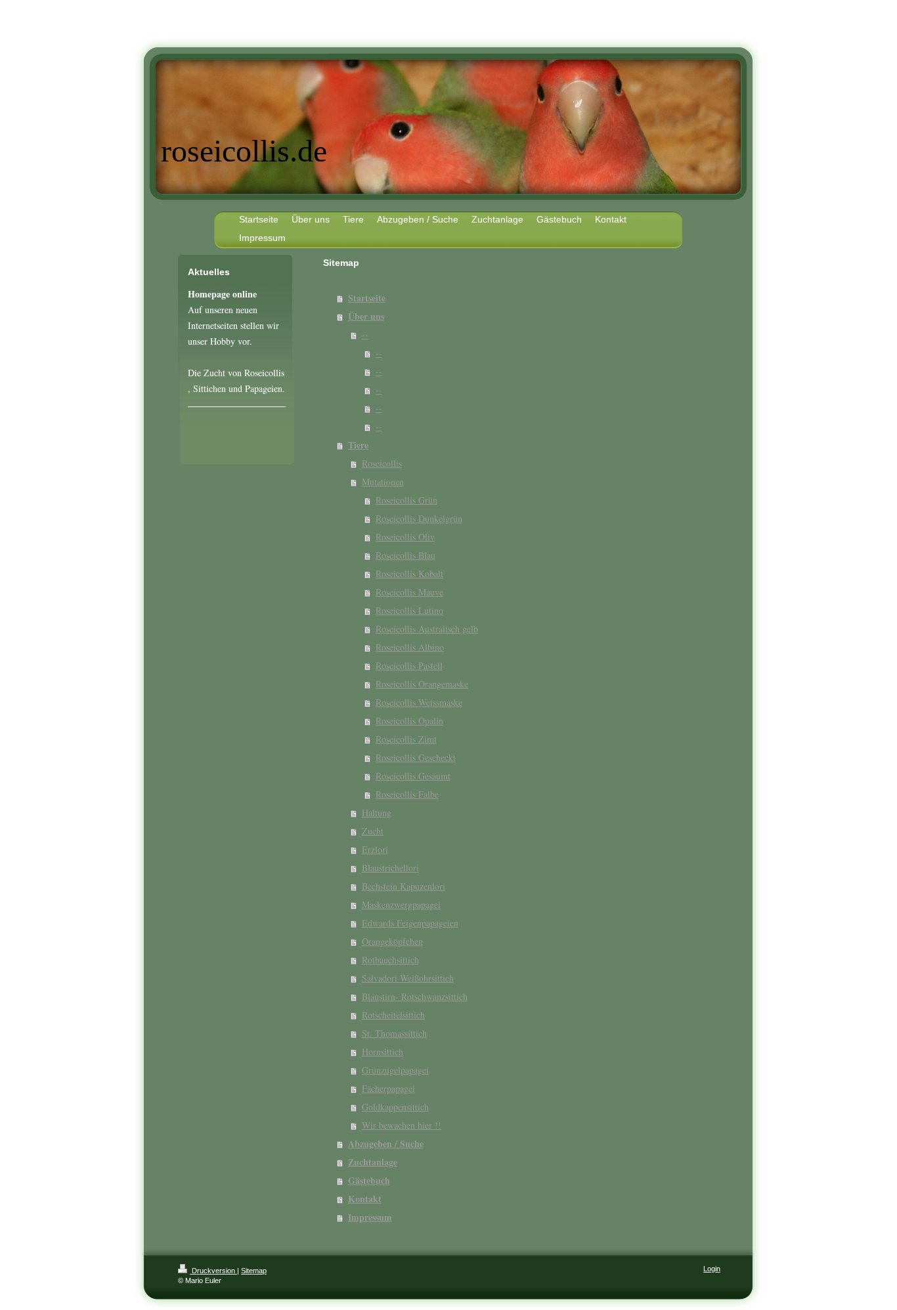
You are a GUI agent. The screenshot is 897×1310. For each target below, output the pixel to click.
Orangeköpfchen (392, 941)
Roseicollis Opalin (409, 720)
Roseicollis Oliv (405, 537)
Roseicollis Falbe (407, 794)
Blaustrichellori (390, 868)
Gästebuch (369, 1180)
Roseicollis (382, 463)
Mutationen (383, 481)
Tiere (358, 445)
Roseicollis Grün (406, 500)
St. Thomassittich (394, 1033)
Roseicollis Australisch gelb (427, 628)
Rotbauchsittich (390, 959)
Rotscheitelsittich (393, 1015)
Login (711, 1269)
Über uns (366, 316)
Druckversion (213, 1271)
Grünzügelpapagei (395, 1070)
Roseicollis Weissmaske (419, 702)
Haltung (376, 812)
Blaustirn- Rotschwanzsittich (415, 996)
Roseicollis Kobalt (409, 573)
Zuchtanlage (372, 1162)
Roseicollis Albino (410, 647)
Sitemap (254, 1271)
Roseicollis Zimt (406, 739)
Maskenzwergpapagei (401, 904)
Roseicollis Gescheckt (416, 757)
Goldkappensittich (395, 1107)
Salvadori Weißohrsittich (408, 978)
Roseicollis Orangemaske (422, 684)
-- (365, 334)
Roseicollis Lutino (409, 610)
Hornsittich (382, 1051)
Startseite (366, 298)
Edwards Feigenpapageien (410, 923)
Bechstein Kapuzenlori (403, 886)
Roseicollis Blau (405, 555)
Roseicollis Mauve (409, 592)
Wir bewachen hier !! (401, 1125)
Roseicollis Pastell (409, 665)
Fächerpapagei (388, 1088)
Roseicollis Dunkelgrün (419, 518)
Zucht (372, 831)
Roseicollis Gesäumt (413, 776)
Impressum (370, 1217)
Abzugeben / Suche (386, 1143)
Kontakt (365, 1199)
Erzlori (375, 849)
